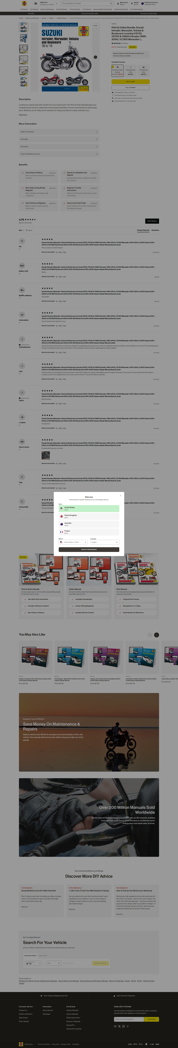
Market (61, 539)
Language (93, 539)
